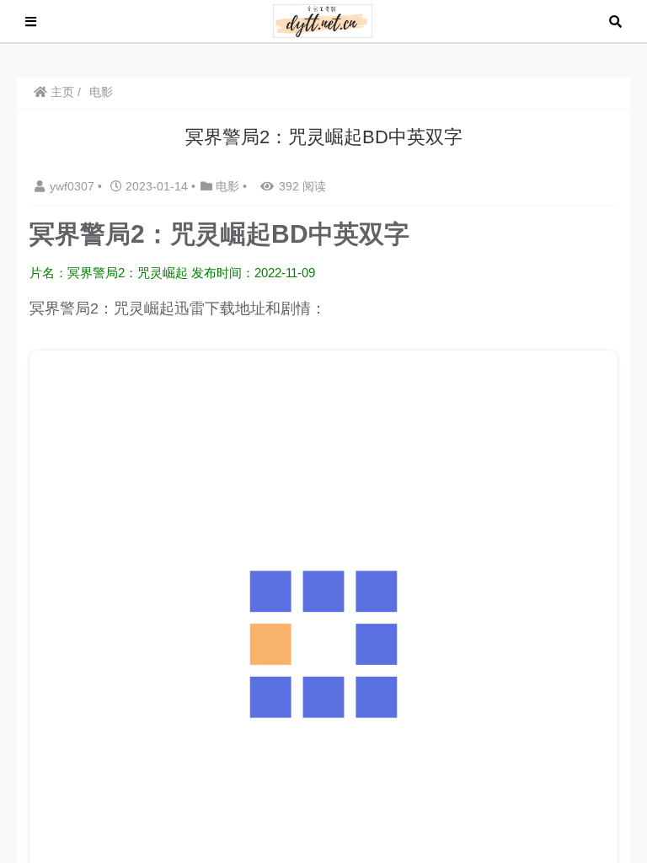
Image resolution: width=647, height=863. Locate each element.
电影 (101, 92)
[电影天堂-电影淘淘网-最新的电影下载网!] (323, 20)
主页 (60, 92)
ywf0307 (74, 186)
